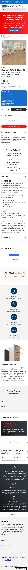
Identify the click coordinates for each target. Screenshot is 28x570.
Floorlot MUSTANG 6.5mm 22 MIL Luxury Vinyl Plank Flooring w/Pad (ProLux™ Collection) (13, 37)
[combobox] (14, 9)
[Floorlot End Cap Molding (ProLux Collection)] (7, 442)
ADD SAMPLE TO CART (14, 126)
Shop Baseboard (14, 30)
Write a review (14, 255)
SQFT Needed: (5, 91)
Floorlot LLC (7, 566)
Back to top (14, 514)
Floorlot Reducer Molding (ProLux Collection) (18, 451)
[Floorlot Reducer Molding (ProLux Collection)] (19, 442)
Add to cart (19, 109)
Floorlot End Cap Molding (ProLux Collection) (6, 451)
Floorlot (3, 67)
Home (2, 35)
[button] (22, 6)
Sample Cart (21, 568)
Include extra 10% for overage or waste (13, 98)
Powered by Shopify (14, 566)
